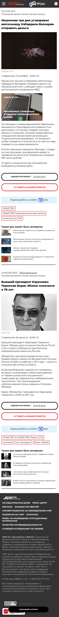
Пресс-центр (39, 503)
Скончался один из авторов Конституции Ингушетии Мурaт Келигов (31, 473)
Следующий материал (28, 609)
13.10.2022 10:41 (8, 11)
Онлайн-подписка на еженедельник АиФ (26, 510)
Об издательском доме (16, 503)
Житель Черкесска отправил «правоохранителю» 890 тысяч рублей (29, 249)
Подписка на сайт (13, 514)
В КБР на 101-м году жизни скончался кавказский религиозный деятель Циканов (34, 482)
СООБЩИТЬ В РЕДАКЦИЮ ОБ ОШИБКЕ (22, 528)
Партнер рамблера (25, 603)
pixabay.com (7, 71)
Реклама (7, 507)
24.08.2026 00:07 (9, 273)
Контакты (32, 514)
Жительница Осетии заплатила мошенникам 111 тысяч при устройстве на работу (33, 240)
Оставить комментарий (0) (30, 187)
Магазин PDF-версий (27, 507)
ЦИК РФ (5, 332)
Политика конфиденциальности (22, 525)
